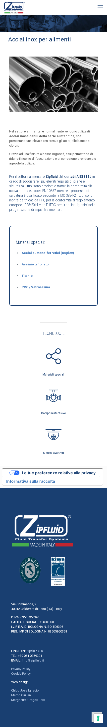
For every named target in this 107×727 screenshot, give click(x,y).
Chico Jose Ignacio (25, 690)
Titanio (27, 276)
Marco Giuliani (21, 695)
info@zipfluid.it (33, 660)
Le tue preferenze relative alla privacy (59, 472)
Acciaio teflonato (35, 264)
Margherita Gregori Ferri (28, 700)
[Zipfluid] (14, 7)
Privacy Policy (20, 669)
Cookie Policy (21, 673)
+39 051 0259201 (30, 656)
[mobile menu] (100, 7)
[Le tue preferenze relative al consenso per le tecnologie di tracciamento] (98, 718)
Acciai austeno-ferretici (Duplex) (48, 253)
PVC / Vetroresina (36, 287)
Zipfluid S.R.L (36, 651)
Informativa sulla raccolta (30, 481)
